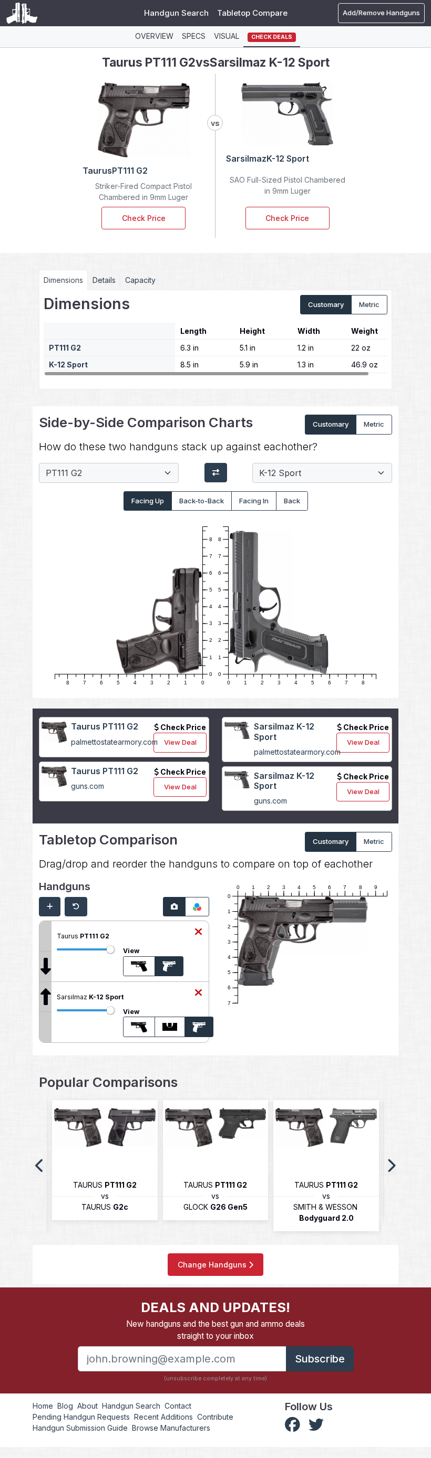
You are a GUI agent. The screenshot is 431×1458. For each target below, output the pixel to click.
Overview (154, 35)
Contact (178, 1405)
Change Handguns (213, 1264)
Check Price (144, 218)
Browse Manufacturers (171, 1427)
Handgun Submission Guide (80, 1427)
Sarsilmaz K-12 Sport (284, 731)
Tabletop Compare (252, 13)
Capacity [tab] (140, 280)
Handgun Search (176, 13)
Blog (65, 1405)
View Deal (180, 742)
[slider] (110, 949)
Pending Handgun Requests (81, 1416)
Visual (226, 35)
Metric (369, 304)
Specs (194, 35)
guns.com (87, 785)
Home (43, 1405)
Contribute (215, 1416)
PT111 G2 (65, 347)
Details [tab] (104, 280)
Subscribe (320, 1359)
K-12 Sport (68, 364)
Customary (326, 304)
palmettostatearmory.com (114, 741)
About (87, 1405)
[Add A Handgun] (49, 907)
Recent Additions (163, 1416)
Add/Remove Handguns (381, 12)
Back (292, 500)
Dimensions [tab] (63, 280)
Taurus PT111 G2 (104, 726)
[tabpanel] (215, 336)
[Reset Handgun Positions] (76, 907)
